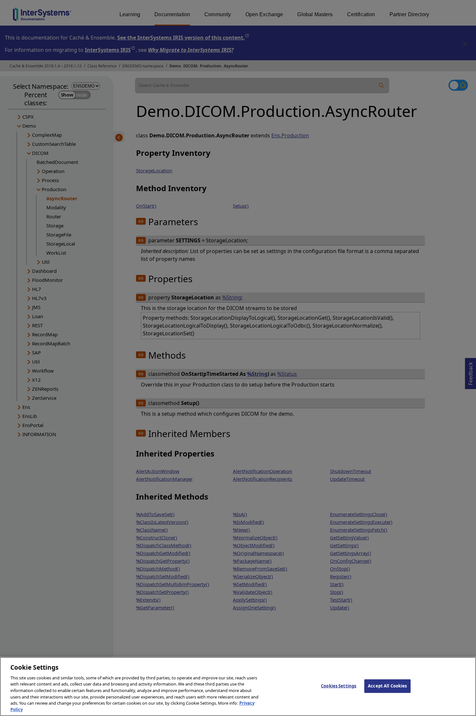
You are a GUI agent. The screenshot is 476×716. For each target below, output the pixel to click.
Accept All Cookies (387, 686)
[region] (238, 686)
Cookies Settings (338, 686)
